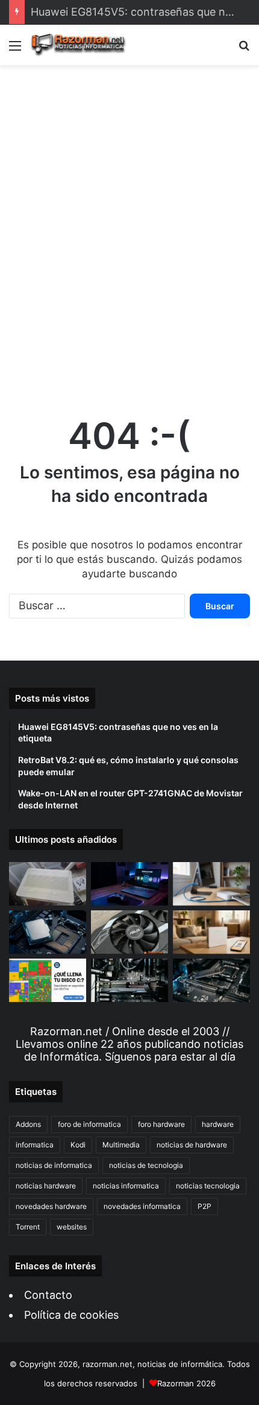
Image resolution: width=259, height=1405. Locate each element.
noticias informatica (126, 1185)
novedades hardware (51, 1206)
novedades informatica (142, 1206)
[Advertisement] (129, 228)
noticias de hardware (192, 1144)
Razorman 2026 (186, 1383)
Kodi (78, 1144)
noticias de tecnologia (146, 1165)
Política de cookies (71, 1314)
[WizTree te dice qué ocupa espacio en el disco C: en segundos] (47, 980)
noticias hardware (46, 1185)
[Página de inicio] (78, 45)
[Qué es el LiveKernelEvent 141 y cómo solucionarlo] (129, 980)
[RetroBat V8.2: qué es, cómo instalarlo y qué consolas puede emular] (129, 883)
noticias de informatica (54, 1165)
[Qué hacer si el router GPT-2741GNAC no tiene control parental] (211, 932)
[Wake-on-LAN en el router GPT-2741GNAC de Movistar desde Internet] (211, 883)
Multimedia (121, 1144)
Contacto (48, 1295)
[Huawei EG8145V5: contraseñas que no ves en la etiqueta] (47, 883)
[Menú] (15, 49)
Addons (28, 1124)
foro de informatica (89, 1124)
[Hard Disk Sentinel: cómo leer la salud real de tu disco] (211, 980)
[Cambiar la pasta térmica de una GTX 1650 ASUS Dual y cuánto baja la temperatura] (129, 932)
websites (72, 1226)
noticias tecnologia (208, 1185)
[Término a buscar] (244, 49)
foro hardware (161, 1124)
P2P (204, 1206)
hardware (218, 1124)
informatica (35, 1144)
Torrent (28, 1226)
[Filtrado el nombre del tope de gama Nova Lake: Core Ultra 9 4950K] (47, 932)
